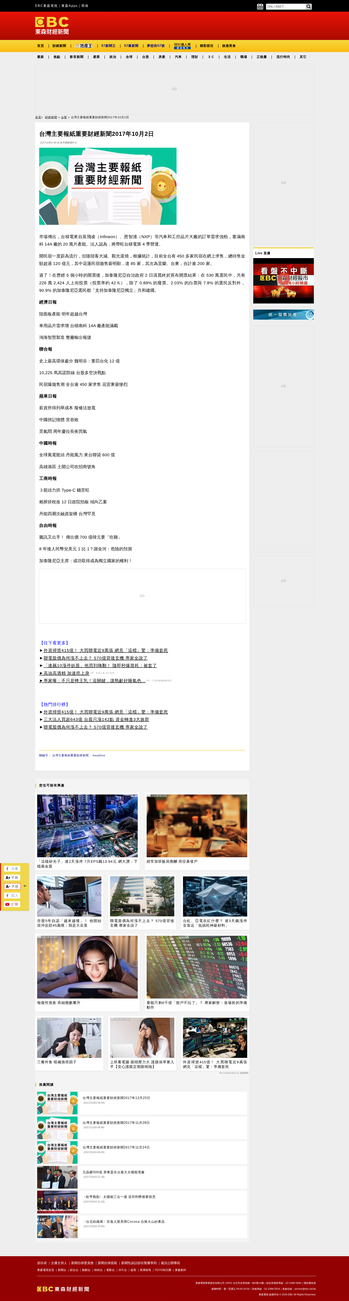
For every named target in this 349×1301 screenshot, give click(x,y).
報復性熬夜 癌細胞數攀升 (59, 1003)
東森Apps (69, 5)
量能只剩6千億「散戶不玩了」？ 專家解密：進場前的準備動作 (197, 1005)
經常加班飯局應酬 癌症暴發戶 (172, 861)
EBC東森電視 (46, 5)
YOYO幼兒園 (163, 1270)
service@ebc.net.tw (305, 1288)
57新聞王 (108, 45)
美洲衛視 (145, 1270)
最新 (40, 57)
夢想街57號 (156, 45)
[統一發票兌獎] (283, 318)
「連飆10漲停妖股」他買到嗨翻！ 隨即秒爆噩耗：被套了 (100, 665)
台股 (145, 57)
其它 (303, 57)
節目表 (42, 1263)
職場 (243, 57)
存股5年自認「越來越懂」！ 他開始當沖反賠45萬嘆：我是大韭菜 (69, 923)
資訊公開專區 (170, 1263)
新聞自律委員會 (82, 1263)
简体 (85, 5)
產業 (96, 57)
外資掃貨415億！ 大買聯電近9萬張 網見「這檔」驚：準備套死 (106, 650)
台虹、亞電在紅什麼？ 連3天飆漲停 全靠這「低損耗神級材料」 (215, 923)
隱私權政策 (310, 1283)
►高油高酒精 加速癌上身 (64, 673)
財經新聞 (59, 45)
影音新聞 (77, 57)
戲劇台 (86, 1270)
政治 (112, 57)
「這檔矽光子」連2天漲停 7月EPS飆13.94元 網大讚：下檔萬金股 (87, 863)
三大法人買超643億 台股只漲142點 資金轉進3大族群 (96, 719)
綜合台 (74, 1270)
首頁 (40, 45)
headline (99, 755)
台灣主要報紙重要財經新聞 (70, 755)
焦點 (57, 57)
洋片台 (122, 1270)
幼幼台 (98, 1270)
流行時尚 (283, 57)
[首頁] (52, 25)
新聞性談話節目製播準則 (139, 1263)
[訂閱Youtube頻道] (12, 906)
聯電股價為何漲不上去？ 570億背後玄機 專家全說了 (96, 658)
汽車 (178, 57)
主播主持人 (59, 1263)
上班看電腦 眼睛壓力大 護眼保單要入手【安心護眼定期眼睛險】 (142, 1064)
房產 (162, 57)
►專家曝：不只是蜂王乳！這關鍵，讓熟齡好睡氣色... (92, 680)
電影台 (110, 1270)
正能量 (262, 57)
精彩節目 (207, 45)
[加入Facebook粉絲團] (12, 897)
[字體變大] (12, 879)
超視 (133, 1270)
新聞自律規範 (107, 1263)
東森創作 (180, 1270)
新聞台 (62, 1270)
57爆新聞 (131, 45)
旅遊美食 (229, 45)
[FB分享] (12, 870)
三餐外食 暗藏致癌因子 (57, 1062)
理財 (194, 57)
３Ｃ (211, 57)
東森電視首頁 (45, 1270)
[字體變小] (12, 888)
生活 (227, 57)
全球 (129, 57)
